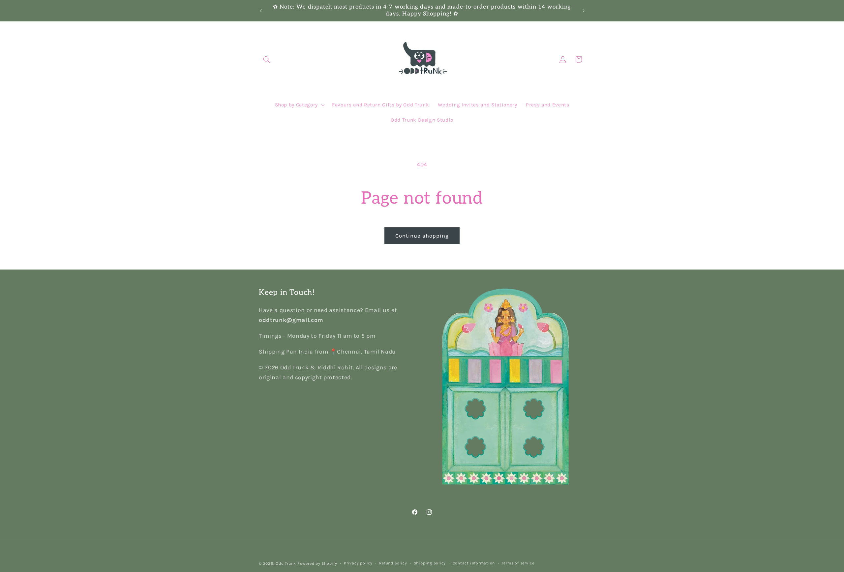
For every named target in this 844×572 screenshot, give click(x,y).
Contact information (474, 563)
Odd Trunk (286, 563)
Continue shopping (422, 236)
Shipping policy (430, 563)
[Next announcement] (583, 10)
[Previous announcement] (261, 10)
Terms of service (518, 563)
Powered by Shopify (317, 563)
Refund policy (393, 563)
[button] (267, 59)
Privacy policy (358, 563)
